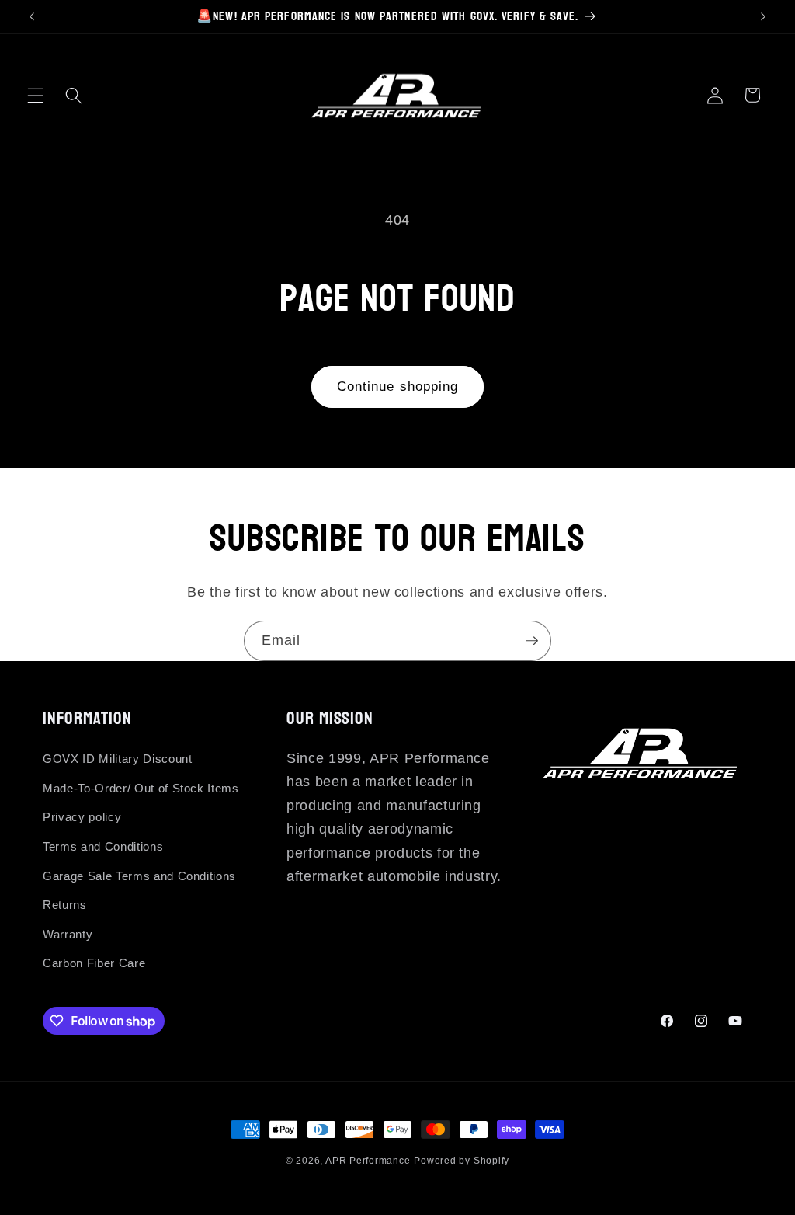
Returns (65, 904)
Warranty (67, 934)
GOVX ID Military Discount (118, 758)
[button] (35, 94)
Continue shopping (398, 386)
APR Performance (368, 1160)
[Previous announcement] (32, 16)
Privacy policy (82, 816)
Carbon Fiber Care (94, 963)
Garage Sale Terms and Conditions (139, 876)
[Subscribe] (531, 641)
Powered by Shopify (461, 1160)
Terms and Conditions (103, 846)
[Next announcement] (763, 16)
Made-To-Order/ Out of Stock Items (141, 788)
